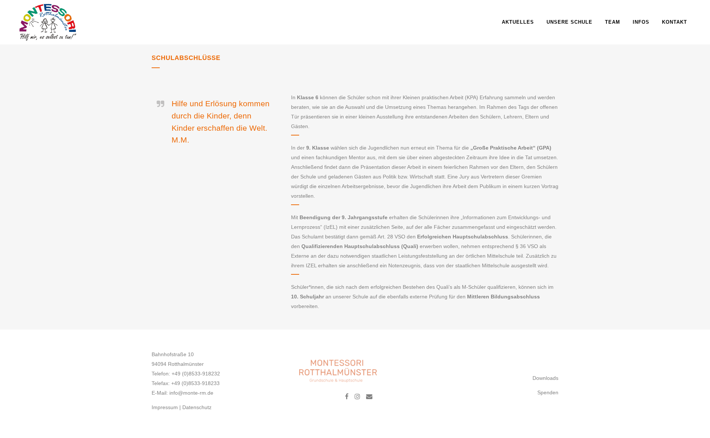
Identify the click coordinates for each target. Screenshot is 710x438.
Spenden (547, 392)
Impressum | (167, 407)
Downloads (545, 378)
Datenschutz (197, 407)
